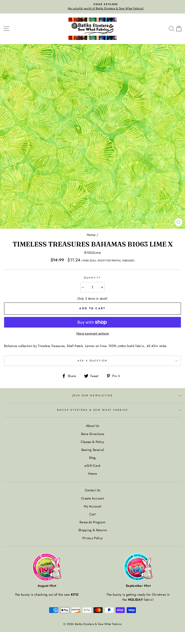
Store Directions (92, 433)
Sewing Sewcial (92, 449)
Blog (92, 457)
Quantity (92, 277)
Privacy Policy (92, 538)
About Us (92, 425)
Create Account (92, 498)
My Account (92, 506)
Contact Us (92, 490)
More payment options (92, 333)
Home (91, 234)
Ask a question (93, 360)
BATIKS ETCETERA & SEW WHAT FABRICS (92, 410)
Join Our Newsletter (92, 395)
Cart (92, 514)
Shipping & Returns (92, 530)
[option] (92, 6)
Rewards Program (92, 522)
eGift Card (92, 465)
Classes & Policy (92, 441)
